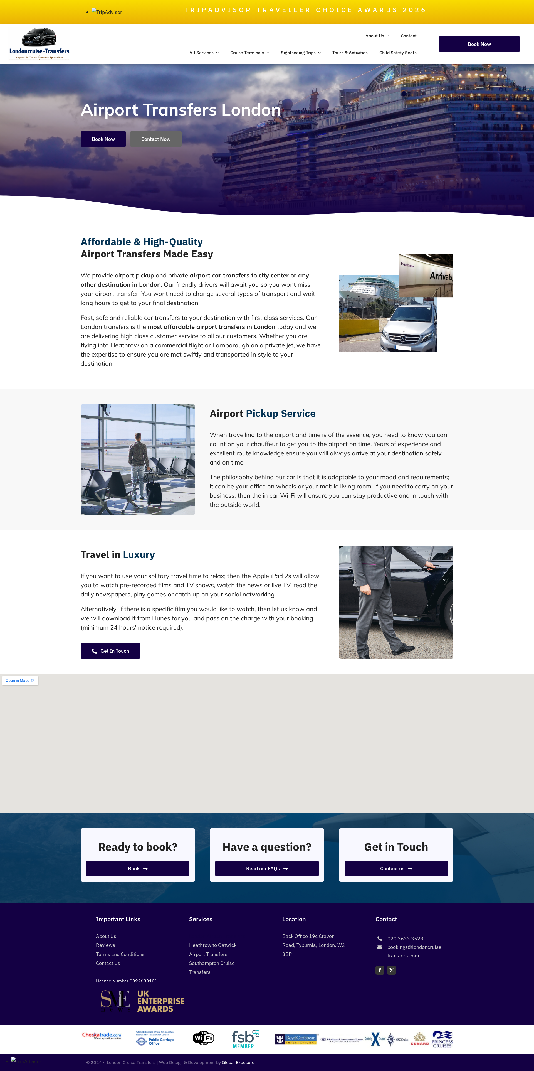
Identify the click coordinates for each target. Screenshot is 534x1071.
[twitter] (391, 970)
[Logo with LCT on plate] (39, 29)
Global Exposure (238, 1062)
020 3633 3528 (405, 938)
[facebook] (379, 970)
